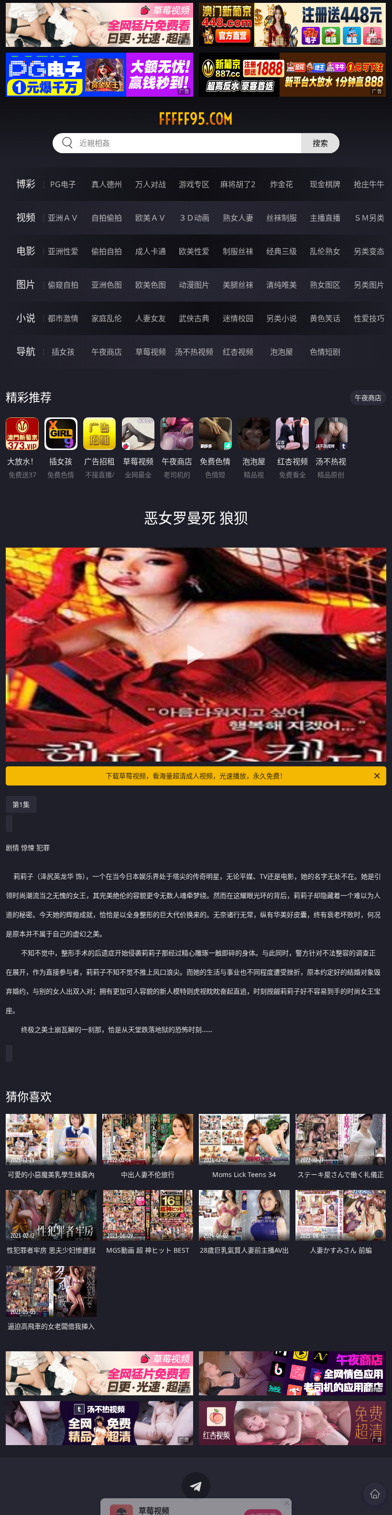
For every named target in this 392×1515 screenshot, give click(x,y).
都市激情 (63, 318)
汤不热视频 (194, 352)
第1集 (21, 804)
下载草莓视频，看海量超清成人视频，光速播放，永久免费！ (196, 775)
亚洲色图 (106, 285)
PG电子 (63, 184)
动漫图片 (194, 285)
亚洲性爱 (63, 251)
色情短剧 (325, 352)
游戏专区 (194, 184)
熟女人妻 (238, 218)
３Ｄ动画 (194, 218)
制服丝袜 (238, 251)
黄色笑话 (325, 318)
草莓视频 (150, 352)
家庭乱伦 (106, 318)
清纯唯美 (281, 285)
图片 (25, 284)
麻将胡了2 (237, 184)
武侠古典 (194, 318)
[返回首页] (374, 1493)
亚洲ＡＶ (63, 218)
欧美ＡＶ (150, 218)
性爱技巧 (369, 318)
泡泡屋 (281, 352)
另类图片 (369, 285)
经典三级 (281, 251)
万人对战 (150, 184)
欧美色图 (150, 285)
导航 (25, 351)
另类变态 (369, 251)
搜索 (320, 143)
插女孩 (63, 352)
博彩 (25, 184)
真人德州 (106, 184)
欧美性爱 (194, 251)
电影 (25, 251)
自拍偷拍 (106, 218)
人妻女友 (150, 318)
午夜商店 (106, 352)
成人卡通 (150, 251)
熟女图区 (325, 285)
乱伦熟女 (325, 251)
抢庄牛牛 (369, 184)
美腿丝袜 (238, 285)
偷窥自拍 (63, 285)
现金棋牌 (325, 184)
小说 (25, 318)
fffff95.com (196, 118)
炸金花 (281, 184)
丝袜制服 (281, 218)
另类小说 (281, 318)
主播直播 (325, 218)
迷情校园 (238, 318)
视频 (25, 217)
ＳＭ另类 (369, 218)
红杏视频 (238, 352)
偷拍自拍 (106, 251)
